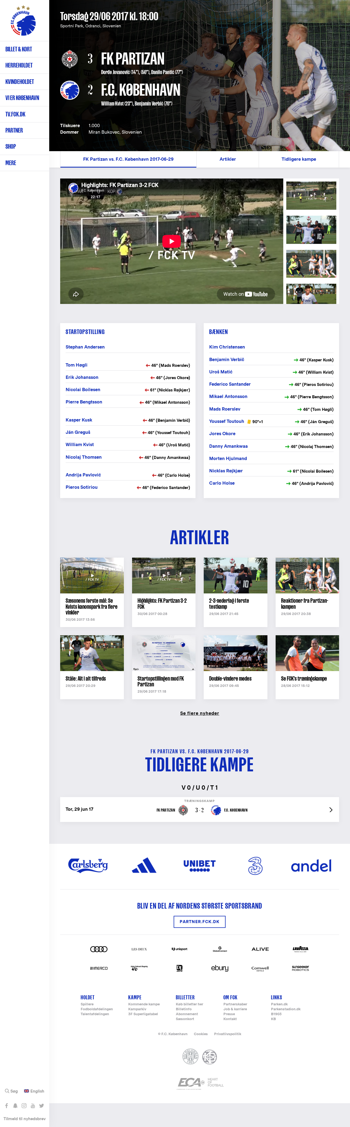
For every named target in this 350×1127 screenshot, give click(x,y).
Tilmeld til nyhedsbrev (25, 1118)
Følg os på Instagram (24, 1105)
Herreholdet (19, 65)
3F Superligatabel (143, 1014)
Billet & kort (18, 49)
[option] (171, 241)
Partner (14, 130)
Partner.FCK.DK (200, 922)
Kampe (135, 997)
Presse (229, 1014)
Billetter (185, 997)
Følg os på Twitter (41, 1105)
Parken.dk (279, 1004)
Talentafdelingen (95, 1014)
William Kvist (112, 104)
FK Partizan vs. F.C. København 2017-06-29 (128, 159)
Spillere (87, 1004)
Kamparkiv (137, 1009)
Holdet (88, 997)
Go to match (199, 800)
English (37, 1091)
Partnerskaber (235, 1004)
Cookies (201, 1034)
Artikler (228, 159)
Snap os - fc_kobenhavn (15, 1105)
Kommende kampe (144, 1004)
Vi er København (22, 97)
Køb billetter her (189, 1004)
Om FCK (230, 997)
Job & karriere (235, 1009)
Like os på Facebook (6, 1105)
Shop (10, 146)
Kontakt (230, 1019)
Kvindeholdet (19, 81)
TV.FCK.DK (15, 114)
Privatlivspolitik (227, 1034)
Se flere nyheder (199, 713)
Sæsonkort (185, 1019)
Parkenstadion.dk (286, 1009)
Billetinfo (184, 1009)
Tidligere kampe (299, 159)
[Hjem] (23, 23)
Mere (10, 162)
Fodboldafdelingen (97, 1009)
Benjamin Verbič (149, 104)
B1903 (276, 1014)
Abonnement (187, 1014)
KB (273, 1019)
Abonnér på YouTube (32, 1105)
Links (276, 997)
